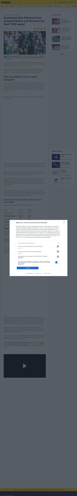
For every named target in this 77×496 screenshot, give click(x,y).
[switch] (57, 246)
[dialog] (38, 248)
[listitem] (38, 243)
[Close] (64, 222)
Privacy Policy (47, 273)
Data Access (38, 273)
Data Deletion (30, 273)
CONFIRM (27, 268)
